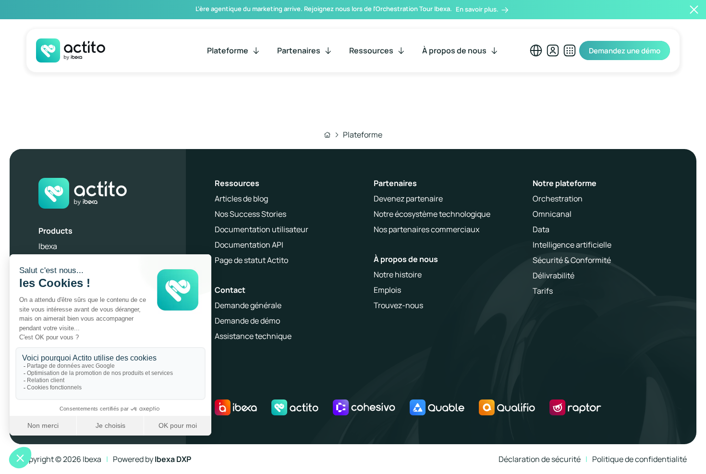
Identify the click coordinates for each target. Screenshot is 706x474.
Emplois (387, 290)
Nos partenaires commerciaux (426, 229)
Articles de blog (241, 198)
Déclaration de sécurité (540, 459)
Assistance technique (253, 336)
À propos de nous (406, 259)
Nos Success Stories (250, 214)
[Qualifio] (507, 407)
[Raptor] (575, 407)
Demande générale (248, 305)
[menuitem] (234, 50)
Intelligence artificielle (572, 244)
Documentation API (249, 244)
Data (541, 229)
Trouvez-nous (398, 305)
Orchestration (558, 198)
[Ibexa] (236, 407)
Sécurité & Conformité (572, 260)
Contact (230, 290)
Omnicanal (552, 214)
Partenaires (395, 183)
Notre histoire (398, 274)
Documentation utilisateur (261, 229)
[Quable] (437, 407)
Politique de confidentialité (639, 459)
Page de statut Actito (251, 260)
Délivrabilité (553, 275)
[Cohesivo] (364, 407)
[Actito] (294, 407)
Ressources (237, 183)
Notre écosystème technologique (432, 214)
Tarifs (543, 291)
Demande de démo (247, 320)
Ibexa (47, 246)
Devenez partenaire (408, 198)
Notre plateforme (564, 183)
